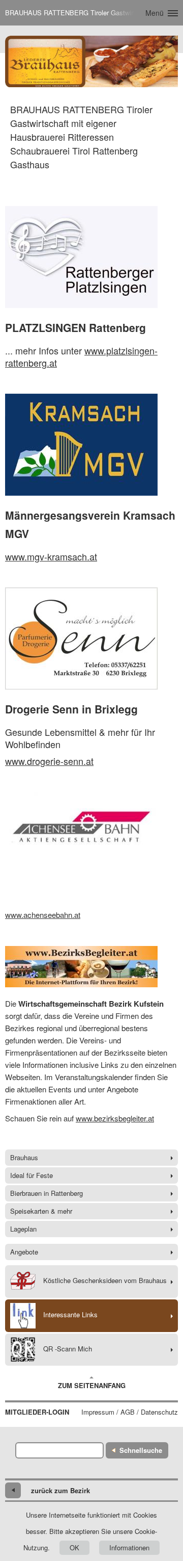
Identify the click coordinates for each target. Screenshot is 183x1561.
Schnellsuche (140, 1450)
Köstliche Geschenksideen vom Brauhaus (105, 1280)
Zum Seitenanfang (92, 1385)
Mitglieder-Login (37, 1412)
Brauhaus (24, 1157)
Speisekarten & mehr (41, 1211)
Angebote (24, 1252)
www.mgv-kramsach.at (51, 556)
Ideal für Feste (31, 1175)
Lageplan (23, 1229)
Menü (154, 13)
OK (74, 1547)
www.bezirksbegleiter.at (115, 1118)
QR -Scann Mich (67, 1348)
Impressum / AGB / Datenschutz (129, 1412)
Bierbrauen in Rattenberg (46, 1193)
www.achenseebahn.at (42, 914)
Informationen (129, 1547)
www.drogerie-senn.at (49, 760)
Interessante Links (70, 1314)
